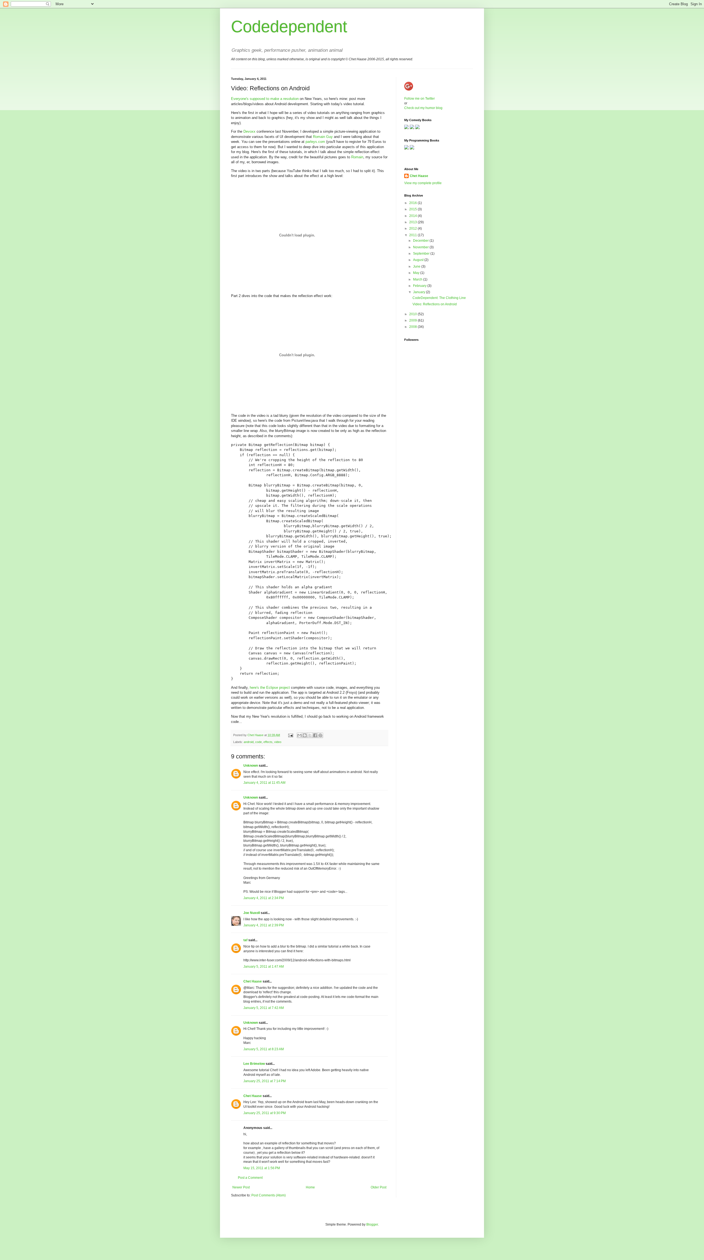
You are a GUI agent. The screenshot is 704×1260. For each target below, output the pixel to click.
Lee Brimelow (254, 1064)
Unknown (250, 766)
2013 (413, 222)
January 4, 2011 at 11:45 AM (264, 783)
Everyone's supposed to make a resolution (265, 99)
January (419, 292)
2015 (413, 209)
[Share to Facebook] (315, 735)
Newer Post (241, 1187)
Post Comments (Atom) (268, 1195)
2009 (413, 320)
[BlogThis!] (304, 735)
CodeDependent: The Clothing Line (439, 298)
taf (245, 940)
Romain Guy (323, 137)
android (249, 742)
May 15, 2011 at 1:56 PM (261, 1168)
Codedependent (289, 26)
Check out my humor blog (423, 108)
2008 (413, 327)
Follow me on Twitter (419, 98)
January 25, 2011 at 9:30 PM (264, 1113)
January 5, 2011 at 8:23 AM (263, 1049)
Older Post (378, 1187)
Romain (357, 157)
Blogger (372, 1224)
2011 (413, 235)
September (421, 253)
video (277, 742)
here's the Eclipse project (270, 687)
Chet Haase (252, 981)
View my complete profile (423, 183)
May (416, 273)
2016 (413, 203)
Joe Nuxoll (251, 913)
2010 (413, 314)
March (418, 279)
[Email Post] (290, 735)
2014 (413, 216)
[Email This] (299, 735)
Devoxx (249, 131)
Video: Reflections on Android (435, 304)
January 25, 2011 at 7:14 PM (264, 1081)
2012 (413, 228)
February (420, 286)
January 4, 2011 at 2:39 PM (263, 925)
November (421, 247)
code (258, 742)
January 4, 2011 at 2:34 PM (263, 898)
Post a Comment (250, 1178)
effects (268, 742)
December (421, 241)
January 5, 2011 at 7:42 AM (263, 1008)
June (417, 266)
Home (310, 1187)
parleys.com (315, 142)
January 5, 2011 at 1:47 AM (263, 966)
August (418, 260)
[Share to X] (310, 735)
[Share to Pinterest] (320, 735)
